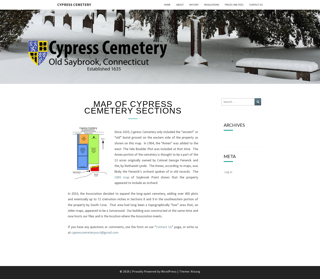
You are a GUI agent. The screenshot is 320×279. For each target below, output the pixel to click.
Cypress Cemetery (74, 4)
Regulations (211, 4)
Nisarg (195, 271)
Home (167, 4)
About (180, 4)
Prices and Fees (234, 4)
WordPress (169, 271)
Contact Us (256, 4)
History (194, 4)
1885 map (121, 177)
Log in (228, 172)
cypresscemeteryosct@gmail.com (95, 232)
